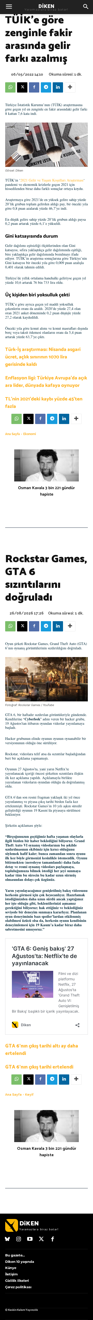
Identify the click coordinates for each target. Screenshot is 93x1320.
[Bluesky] (7, 1239)
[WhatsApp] (10, 87)
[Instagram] (18, 1239)
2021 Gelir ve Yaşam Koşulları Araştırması (51, 180)
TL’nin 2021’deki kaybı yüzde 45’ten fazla (43, 402)
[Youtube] (30, 1239)
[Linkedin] (58, 87)
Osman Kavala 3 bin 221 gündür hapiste (46, 491)
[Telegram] (46, 87)
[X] (22, 87)
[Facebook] (34, 87)
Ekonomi (29, 434)
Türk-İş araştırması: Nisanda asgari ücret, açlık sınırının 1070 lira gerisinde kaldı (43, 357)
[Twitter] (41, 1239)
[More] (70, 87)
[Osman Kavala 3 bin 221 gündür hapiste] (46, 465)
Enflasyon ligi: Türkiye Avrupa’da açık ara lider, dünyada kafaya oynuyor (46, 381)
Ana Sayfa (12, 434)
